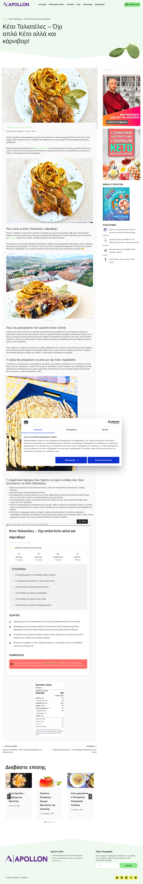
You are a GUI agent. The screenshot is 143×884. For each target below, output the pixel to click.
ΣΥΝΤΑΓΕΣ (28, 127)
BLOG (78, 4)
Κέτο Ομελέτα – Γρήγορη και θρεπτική (17, 797)
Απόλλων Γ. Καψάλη (16, 131)
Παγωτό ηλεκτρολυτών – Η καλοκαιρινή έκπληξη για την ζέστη (75, 749)
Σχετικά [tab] (105, 430)
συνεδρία (42, 4)
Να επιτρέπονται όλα (103, 460)
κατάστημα (87, 4)
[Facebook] (122, 878)
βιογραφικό (100, 4)
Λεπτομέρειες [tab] (71, 430)
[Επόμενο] (90, 796)
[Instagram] (126, 878)
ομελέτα (12, 238)
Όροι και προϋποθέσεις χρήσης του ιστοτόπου (67, 858)
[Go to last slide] (9, 796)
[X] (131, 878)
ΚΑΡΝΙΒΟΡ (9, 127)
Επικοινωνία (57, 860)
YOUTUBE (70, 4)
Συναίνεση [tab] (38, 430)
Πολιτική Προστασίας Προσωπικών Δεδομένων (68, 855)
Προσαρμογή (70, 460)
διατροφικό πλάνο (56, 4)
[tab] (45, 822)
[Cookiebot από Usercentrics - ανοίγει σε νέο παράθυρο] (109, 422)
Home (5, 19)
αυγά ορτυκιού (41, 148)
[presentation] (18, 780)
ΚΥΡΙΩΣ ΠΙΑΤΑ (19, 127)
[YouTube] (117, 878)
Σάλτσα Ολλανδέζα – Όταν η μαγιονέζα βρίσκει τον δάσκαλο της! (22, 749)
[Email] (136, 878)
